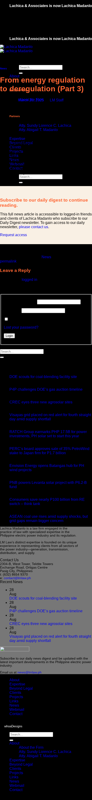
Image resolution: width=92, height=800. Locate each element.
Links (13, 701)
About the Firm (31, 747)
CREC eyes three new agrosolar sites (40, 402)
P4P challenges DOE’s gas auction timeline (46, 389)
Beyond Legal (21, 688)
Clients (15, 693)
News (3, 68)
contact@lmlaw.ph (17, 578)
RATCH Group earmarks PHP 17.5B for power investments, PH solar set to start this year (48, 434)
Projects (16, 697)
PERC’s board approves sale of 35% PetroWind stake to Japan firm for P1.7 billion (49, 451)
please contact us (33, 227)
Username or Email (20, 302)
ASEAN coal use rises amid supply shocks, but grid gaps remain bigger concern (48, 518)
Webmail (16, 710)
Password (12, 310)
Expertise (17, 139)
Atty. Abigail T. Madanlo (38, 130)
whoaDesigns (13, 726)
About (14, 680)
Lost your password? (21, 327)
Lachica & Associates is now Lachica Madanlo (50, 6)
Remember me (21, 319)
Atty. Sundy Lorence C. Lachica (45, 125)
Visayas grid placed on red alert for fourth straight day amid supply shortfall (50, 417)
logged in (29, 280)
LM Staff (56, 100)
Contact (15, 714)
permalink (8, 261)
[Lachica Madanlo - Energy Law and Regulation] (16, 49)
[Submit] (21, 73)
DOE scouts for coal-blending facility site (43, 377)
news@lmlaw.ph (29, 672)
